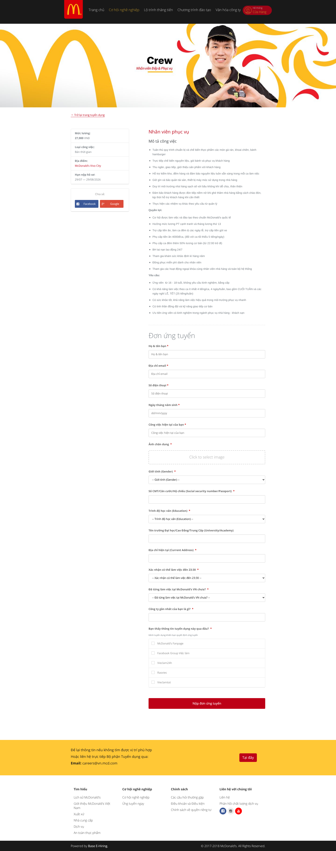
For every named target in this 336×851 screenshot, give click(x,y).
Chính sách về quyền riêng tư (191, 810)
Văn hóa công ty (228, 10)
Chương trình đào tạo (194, 10)
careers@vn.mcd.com (99, 763)
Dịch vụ (79, 826)
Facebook (89, 204)
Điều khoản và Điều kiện (188, 803)
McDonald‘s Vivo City (88, 166)
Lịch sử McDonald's (87, 797)
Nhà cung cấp (83, 820)
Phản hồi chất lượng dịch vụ (239, 803)
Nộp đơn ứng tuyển (206, 703)
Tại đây (248, 757)
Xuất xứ (79, 814)
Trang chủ (96, 10)
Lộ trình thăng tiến (158, 10)
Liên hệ (225, 797)
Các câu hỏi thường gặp (187, 797)
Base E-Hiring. (98, 846)
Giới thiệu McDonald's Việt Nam (92, 805)
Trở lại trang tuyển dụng (89, 115)
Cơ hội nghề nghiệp (124, 10)
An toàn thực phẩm (87, 833)
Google (114, 204)
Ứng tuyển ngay (133, 803)
